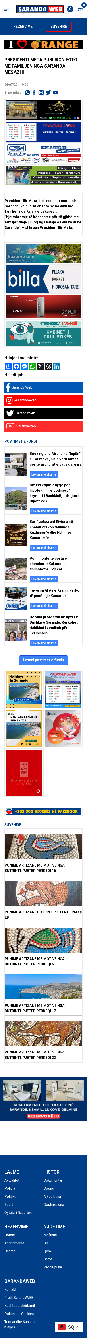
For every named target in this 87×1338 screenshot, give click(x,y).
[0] (80, 9)
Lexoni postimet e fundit (43, 660)
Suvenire (58, 26)
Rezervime (23, 26)
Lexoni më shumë (43, 474)
